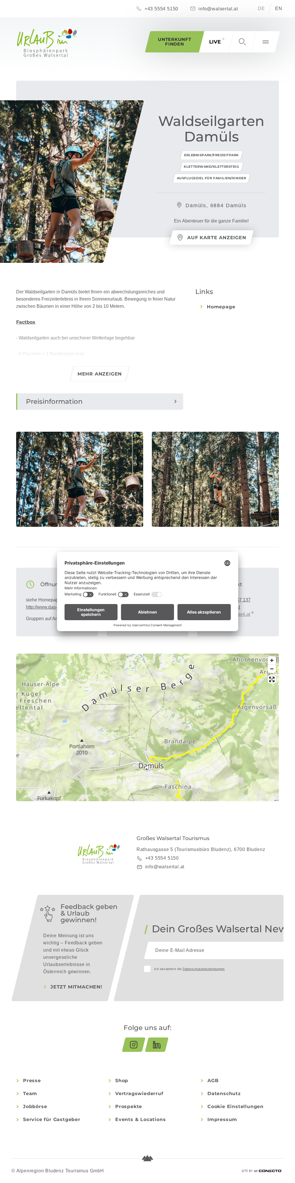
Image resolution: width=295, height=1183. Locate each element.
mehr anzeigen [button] (99, 374)
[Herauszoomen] (272, 669)
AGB (212, 1080)
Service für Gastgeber (51, 1119)
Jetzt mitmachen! (76, 987)
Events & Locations (140, 1119)
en (278, 8)
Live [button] (215, 42)
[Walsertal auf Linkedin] (157, 1044)
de (261, 8)
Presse (32, 1080)
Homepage (221, 307)
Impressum (222, 1119)
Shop (121, 1080)
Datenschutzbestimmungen (204, 969)
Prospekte (128, 1106)
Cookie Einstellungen (235, 1106)
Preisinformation (54, 401)
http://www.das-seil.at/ (48, 607)
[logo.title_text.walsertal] (47, 42)
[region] (147, 769)
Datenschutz (224, 1093)
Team (30, 1093)
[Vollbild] (272, 679)
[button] (242, 41)
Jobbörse (35, 1106)
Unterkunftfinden (174, 42)
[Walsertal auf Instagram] (134, 1044)
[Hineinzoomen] (272, 660)
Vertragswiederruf (139, 1093)
